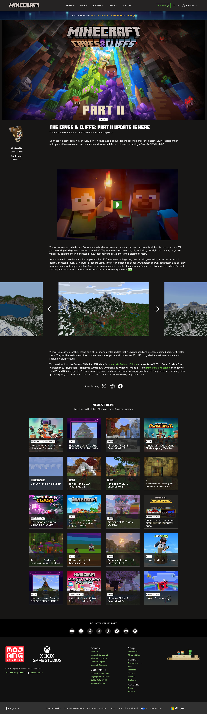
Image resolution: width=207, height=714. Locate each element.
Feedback (132, 670)
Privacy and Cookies (53, 708)
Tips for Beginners (135, 663)
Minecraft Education (99, 665)
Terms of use (91, 708)
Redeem (131, 691)
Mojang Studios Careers (100, 676)
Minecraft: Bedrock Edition (122, 364)
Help (130, 666)
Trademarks (103, 708)
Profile (130, 688)
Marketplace (133, 651)
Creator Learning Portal (100, 673)
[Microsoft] (178, 708)
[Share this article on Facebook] (120, 386)
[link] (72, 631)
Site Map (131, 673)
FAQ (130, 269)
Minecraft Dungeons (99, 658)
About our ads (116, 708)
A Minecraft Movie (98, 683)
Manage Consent (36, 673)
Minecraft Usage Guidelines (16, 673)
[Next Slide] (156, 309)
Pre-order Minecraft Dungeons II (111, 15)
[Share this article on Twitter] (104, 386)
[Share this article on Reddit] (112, 386)
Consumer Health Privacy (74, 708)
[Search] (176, 5)
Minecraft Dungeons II (99, 655)
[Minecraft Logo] (24, 5)
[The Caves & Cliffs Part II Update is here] (117, 204)
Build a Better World (99, 680)
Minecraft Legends (98, 661)
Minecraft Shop (134, 655)
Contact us (132, 680)
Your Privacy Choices (154, 708)
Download (132, 676)
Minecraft (94, 651)
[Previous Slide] (50, 309)
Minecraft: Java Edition (158, 367)
